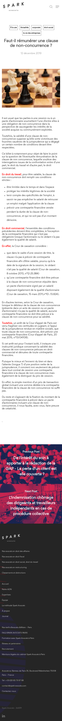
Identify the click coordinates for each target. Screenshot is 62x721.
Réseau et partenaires (11, 644)
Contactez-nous (9, 691)
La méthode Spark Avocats (13, 606)
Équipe (5, 600)
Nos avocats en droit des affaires (16, 551)
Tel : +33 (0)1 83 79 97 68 (13, 680)
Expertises (6, 595)
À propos (6, 611)
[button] (57, 6)
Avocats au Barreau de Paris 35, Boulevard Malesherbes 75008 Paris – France (29, 673)
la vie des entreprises (31, 33)
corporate (36, 27)
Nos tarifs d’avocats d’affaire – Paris (17, 627)
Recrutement (8, 649)
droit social (48, 27)
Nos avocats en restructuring (14, 568)
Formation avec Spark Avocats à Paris (18, 638)
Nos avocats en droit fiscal (13, 557)
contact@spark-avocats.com (14, 686)
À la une (13, 27)
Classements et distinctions (13, 573)
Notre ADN (7, 589)
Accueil (5, 584)
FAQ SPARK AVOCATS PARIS (15, 633)
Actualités (25, 27)
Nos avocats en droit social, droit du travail (20, 562)
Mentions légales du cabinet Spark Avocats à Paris (23, 654)
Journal (5, 616)
